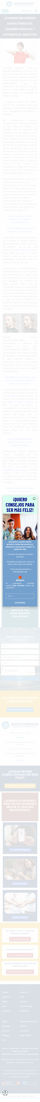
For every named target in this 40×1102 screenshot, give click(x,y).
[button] (34, 499)
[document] (20, 551)
